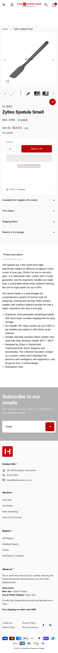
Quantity (9, 142)
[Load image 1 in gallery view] (12, 93)
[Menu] (4, 5)
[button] (29, 158)
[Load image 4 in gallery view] (37, 93)
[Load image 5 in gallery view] (45, 93)
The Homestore (24, 648)
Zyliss (7, 106)
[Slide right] (53, 60)
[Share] (52, 102)
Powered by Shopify (37, 648)
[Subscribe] (49, 426)
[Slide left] (5, 60)
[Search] (46, 5)
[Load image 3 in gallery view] (29, 93)
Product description (12, 254)
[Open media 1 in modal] (29, 60)
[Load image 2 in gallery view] (21, 93)
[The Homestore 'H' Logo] (7, 456)
